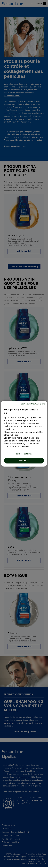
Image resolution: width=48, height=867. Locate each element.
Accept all (24, 460)
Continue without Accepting (33, 404)
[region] (24, 434)
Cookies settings (24, 454)
